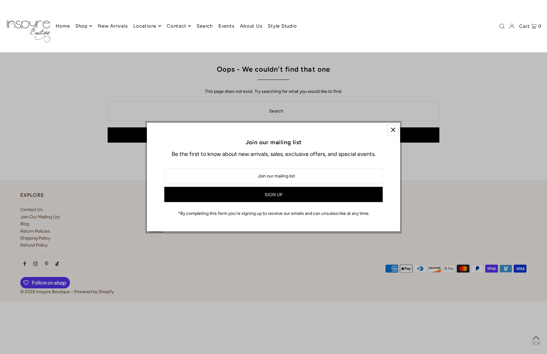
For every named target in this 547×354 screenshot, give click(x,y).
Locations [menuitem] (144, 26)
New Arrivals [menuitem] (113, 26)
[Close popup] (393, 129)
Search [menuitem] (205, 26)
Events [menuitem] (226, 26)
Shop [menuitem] (81, 26)
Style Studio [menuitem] (282, 26)
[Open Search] (502, 26)
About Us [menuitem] (251, 26)
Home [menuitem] (63, 26)
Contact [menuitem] (176, 26)
